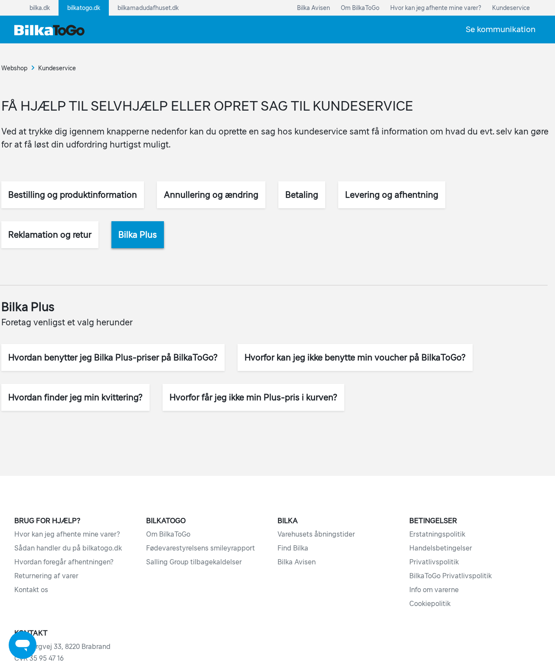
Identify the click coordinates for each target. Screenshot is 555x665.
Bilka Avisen (297, 562)
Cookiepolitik (430, 603)
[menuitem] (500, 29)
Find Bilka (293, 548)
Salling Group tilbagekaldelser (194, 562)
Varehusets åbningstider (316, 534)
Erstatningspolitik (437, 534)
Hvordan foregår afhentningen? (64, 562)
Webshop (14, 68)
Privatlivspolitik (434, 562)
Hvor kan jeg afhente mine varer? (67, 534)
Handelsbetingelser (440, 548)
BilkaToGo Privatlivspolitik (450, 576)
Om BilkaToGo (168, 534)
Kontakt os (31, 589)
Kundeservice (57, 68)
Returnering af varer (46, 576)
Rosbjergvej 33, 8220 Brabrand (62, 646)
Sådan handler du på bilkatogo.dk (68, 548)
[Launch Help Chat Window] (22, 645)
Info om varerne (434, 589)
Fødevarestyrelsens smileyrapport (200, 548)
